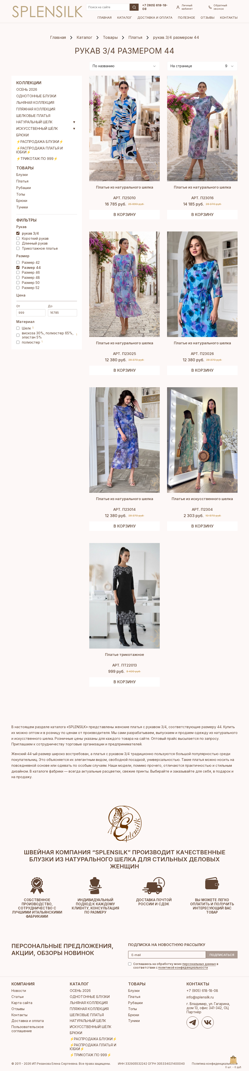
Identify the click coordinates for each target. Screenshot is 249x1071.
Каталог (124, 17)
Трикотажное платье (40, 248)
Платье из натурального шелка (124, 187)
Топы (20, 194)
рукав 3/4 (30, 233)
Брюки (21, 201)
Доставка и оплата (154, 17)
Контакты (229, 17)
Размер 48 (31, 278)
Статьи (17, 997)
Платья (22, 181)
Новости (18, 991)
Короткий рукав (35, 238)
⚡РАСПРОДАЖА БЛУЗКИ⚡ (39, 142)
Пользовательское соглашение (27, 1029)
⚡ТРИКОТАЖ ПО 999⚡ (37, 159)
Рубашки (23, 188)
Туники (22, 207)
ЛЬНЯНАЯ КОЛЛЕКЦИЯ (35, 103)
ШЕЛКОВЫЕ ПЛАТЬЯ (33, 116)
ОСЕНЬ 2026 (26, 89)
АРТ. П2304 (202, 509)
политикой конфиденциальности (183, 967)
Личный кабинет (187, 7)
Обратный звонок (220, 7)
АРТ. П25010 (124, 198)
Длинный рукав (35, 243)
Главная (105, 17)
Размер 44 (31, 268)
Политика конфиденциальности (215, 1063)
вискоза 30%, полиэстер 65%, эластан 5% (49, 335)
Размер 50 (31, 283)
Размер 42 (31, 262)
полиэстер (32, 342)
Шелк (28, 328)
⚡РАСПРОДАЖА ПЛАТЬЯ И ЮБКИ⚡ (39, 150)
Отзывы (207, 17)
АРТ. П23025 (124, 353)
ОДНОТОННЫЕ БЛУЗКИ (36, 96)
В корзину (125, 214)
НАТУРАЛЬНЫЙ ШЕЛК (34, 122)
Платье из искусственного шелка (202, 498)
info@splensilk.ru (200, 997)
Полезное (186, 17)
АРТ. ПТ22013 (124, 665)
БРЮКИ (22, 135)
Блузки (22, 175)
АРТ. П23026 (202, 353)
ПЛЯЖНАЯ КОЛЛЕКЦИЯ (35, 109)
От (18, 306)
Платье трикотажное (124, 654)
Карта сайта (21, 1003)
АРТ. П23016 (202, 198)
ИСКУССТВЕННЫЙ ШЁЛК (37, 129)
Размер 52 (30, 288)
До (50, 306)
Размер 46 (31, 272)
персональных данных (199, 964)
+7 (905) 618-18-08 (155, 7)
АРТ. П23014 (124, 509)
